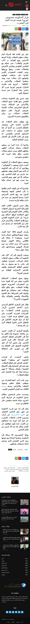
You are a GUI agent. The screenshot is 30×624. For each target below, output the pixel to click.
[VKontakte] (7, 612)
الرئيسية (26, 12)
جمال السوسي (4, 25)
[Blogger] (22, 612)
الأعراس (14, 449)
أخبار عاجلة (23, 14)
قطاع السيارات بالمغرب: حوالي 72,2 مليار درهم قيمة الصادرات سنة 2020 (21, 469)
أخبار (23, 12)
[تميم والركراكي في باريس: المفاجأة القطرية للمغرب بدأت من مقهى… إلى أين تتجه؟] (24, 532)
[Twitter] (23, 28)
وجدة (4, 386)
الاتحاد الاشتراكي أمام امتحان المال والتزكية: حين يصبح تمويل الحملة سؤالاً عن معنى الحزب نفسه (10, 511)
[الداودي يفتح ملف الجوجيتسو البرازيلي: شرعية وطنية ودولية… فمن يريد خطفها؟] (24, 539)
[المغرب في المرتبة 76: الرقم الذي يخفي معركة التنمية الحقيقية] (24, 519)
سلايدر (14, 14)
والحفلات (25, 449)
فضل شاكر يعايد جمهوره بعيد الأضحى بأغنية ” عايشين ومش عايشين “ (9, 469)
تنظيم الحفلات (20, 449)
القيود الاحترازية (18, 415)
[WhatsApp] (16, 28)
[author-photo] (15, 484)
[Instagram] (16, 612)
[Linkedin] (13, 612)
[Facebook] (26, 28)
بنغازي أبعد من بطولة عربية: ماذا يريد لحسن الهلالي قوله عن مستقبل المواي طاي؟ (11, 546)
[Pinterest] (19, 28)
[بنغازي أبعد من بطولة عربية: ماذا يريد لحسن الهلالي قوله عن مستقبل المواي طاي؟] (24, 547)
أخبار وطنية (18, 14)
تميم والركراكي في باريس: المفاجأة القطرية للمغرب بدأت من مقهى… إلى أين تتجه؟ (11, 531)
